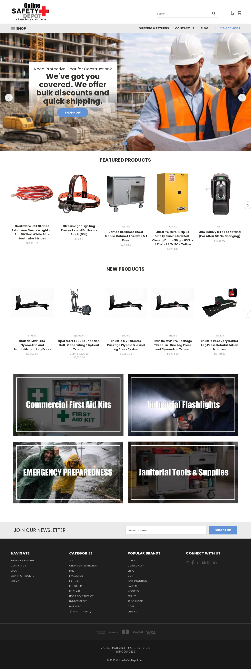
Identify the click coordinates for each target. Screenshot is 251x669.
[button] (68, 405)
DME (71, 570)
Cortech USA (136, 565)
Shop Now (73, 113)
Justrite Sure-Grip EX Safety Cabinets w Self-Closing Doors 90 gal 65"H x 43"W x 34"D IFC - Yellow (173, 238)
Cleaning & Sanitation (83, 565)
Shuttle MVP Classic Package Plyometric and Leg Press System (126, 345)
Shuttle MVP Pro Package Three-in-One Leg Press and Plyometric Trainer (173, 345)
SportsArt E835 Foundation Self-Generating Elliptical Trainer (79, 345)
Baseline (133, 586)
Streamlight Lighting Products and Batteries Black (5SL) (79, 230)
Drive (131, 570)
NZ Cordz (133, 591)
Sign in (15, 575)
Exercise (74, 581)
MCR (130, 575)
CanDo (132, 560)
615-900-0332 (230, 28)
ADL (71, 560)
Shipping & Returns (154, 28)
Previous (9, 98)
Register (30, 575)
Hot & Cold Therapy (81, 596)
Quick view (32, 190)
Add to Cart (32, 197)
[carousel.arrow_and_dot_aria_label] (120, 143)
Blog (204, 28)
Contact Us (184, 28)
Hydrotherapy (78, 601)
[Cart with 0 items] (239, 13)
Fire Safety (76, 586)
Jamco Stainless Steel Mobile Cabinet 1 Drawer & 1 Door (126, 236)
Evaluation (76, 575)
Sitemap (15, 581)
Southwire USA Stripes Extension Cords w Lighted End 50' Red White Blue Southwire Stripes (32, 232)
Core (131, 606)
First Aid (74, 591)
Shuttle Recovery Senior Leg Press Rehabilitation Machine (219, 345)
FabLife (132, 596)
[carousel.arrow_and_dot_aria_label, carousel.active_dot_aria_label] (125, 143)
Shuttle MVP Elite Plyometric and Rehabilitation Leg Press (32, 345)
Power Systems (137, 581)
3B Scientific (136, 601)
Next (242, 98)
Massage (75, 606)
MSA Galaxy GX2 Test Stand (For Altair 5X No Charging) (219, 234)
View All (132, 611)
